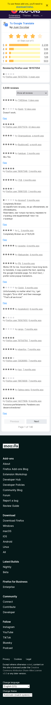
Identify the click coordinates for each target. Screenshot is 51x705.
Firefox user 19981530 (16, 191)
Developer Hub (12, 479)
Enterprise (9, 586)
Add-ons (8, 458)
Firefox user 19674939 (16, 381)
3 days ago (33, 100)
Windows (8, 525)
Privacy (6, 659)
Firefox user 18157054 (16, 77)
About (6, 463)
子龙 (20, 180)
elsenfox (22, 349)
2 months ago (33, 153)
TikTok (7, 637)
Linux (6, 546)
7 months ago (31, 329)
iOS (5, 536)
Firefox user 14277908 (16, 401)
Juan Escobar (21, 27)
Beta (5, 572)
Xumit (20, 109)
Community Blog (12, 490)
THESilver (22, 100)
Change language (11, 682)
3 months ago (33, 200)
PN (19, 263)
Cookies (18, 659)
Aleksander (23, 254)
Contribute (9, 606)
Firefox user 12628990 (16, 360)
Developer (9, 612)
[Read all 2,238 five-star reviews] (24, 45)
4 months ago (32, 246)
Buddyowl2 (23, 144)
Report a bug (10, 500)
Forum (6, 495)
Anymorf (22, 200)
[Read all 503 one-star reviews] (24, 61)
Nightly (7, 566)
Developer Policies (14, 484)
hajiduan (22, 153)
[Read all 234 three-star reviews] (24, 53)
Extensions (14, 15)
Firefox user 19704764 (17, 340)
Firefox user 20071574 (16, 127)
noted (29, 664)
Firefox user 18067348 (16, 171)
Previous (14, 421)
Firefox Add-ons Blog (15, 469)
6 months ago (36, 309)
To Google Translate (22, 23)
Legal (28, 659)
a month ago (38, 135)
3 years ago (34, 77)
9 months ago (37, 389)
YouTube (8, 632)
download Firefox (24, 7)
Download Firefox (13, 520)
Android (7, 541)
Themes (27, 15)
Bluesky (7, 642)
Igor (20, 369)
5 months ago (28, 263)
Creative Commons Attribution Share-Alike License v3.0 (22, 670)
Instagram (9, 626)
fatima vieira (23, 389)
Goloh (21, 287)
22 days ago (34, 127)
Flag (5, 118)
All (4, 552)
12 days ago (30, 109)
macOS (7, 531)
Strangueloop (24, 135)
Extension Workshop (15, 474)
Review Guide (11, 505)
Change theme (10, 691)
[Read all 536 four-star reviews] (24, 49)
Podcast (8, 647)
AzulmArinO (23, 309)
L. (19, 230)
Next (36, 421)
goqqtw (21, 246)
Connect (8, 601)
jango (20, 329)
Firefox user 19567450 (16, 320)
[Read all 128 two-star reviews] (24, 57)
